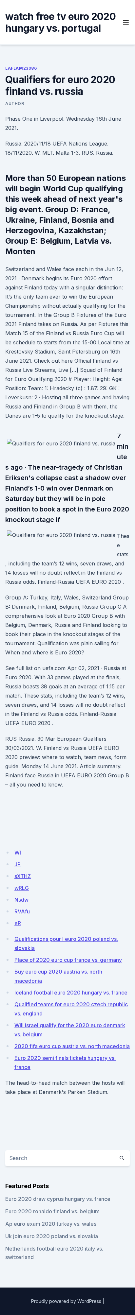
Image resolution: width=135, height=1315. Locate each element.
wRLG (21, 888)
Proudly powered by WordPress (66, 1301)
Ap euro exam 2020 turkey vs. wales (50, 1223)
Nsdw (21, 899)
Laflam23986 (21, 68)
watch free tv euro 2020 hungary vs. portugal (60, 22)
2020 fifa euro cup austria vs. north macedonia (72, 1046)
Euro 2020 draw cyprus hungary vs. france (57, 1199)
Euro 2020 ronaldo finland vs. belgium (52, 1211)
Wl (17, 852)
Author (14, 103)
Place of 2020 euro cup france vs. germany (68, 960)
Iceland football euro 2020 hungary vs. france (70, 992)
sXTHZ (22, 876)
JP (17, 864)
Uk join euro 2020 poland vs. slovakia (51, 1236)
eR (17, 923)
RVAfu (22, 911)
